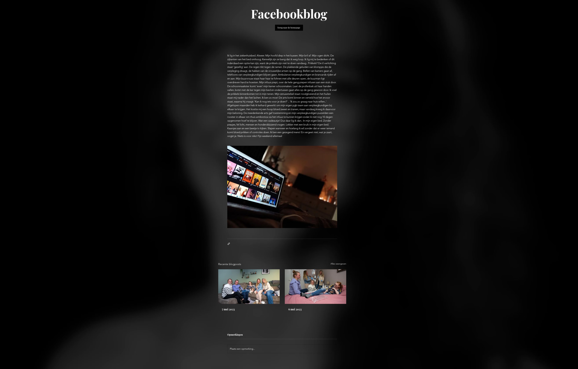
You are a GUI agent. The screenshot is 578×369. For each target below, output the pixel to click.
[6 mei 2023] (315, 286)
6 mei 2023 (295, 309)
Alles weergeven (338, 263)
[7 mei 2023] (249, 286)
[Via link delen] (228, 243)
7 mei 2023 (228, 309)
